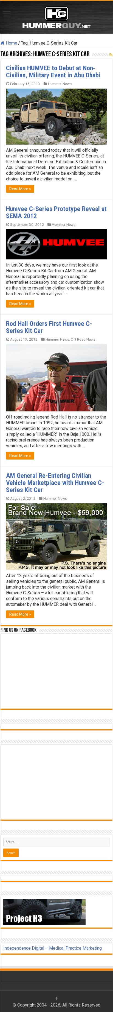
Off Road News (83, 339)
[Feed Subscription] (110, 54)
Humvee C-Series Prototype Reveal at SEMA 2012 (56, 212)
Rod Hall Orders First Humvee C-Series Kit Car (49, 327)
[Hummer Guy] (56, 16)
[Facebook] (56, 998)
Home (11, 43)
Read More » (20, 189)
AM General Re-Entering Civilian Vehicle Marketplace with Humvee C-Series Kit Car (55, 483)
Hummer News (60, 83)
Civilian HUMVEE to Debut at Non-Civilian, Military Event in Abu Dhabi (53, 71)
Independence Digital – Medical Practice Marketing (52, 948)
